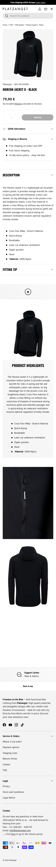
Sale (7, 59)
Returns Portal (10, 758)
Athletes (9, 29)
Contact (6, 764)
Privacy (6, 786)
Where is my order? (12, 741)
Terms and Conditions (13, 792)
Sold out (37, 117)
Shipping (18, 103)
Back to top (28, 686)
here (13, 834)
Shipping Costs (10, 753)
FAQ (5, 770)
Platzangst (7, 84)
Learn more (40, 2)
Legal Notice (9, 797)
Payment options (11, 747)
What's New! (11, 49)
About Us (10, 39)
